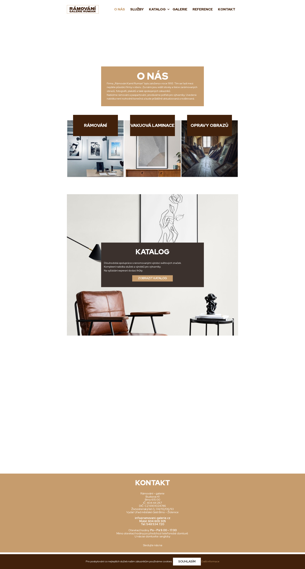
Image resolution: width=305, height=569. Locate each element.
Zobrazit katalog (152, 278)
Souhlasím (187, 561)
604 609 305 (157, 521)
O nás (119, 9)
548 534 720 (155, 524)
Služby (137, 9)
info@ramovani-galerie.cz (152, 518)
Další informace (210, 561)
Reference (203, 9)
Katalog (157, 9)
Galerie (180, 9)
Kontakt (226, 9)
